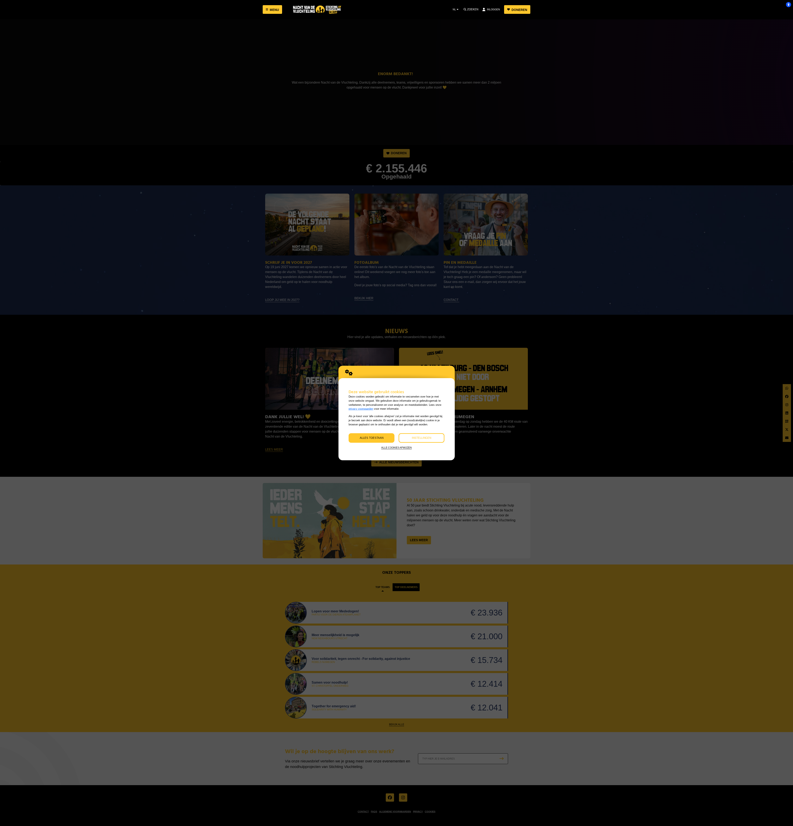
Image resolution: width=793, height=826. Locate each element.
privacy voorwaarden (361, 408)
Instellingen (421, 437)
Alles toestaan (371, 437)
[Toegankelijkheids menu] (788, 4)
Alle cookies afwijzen (396, 447)
